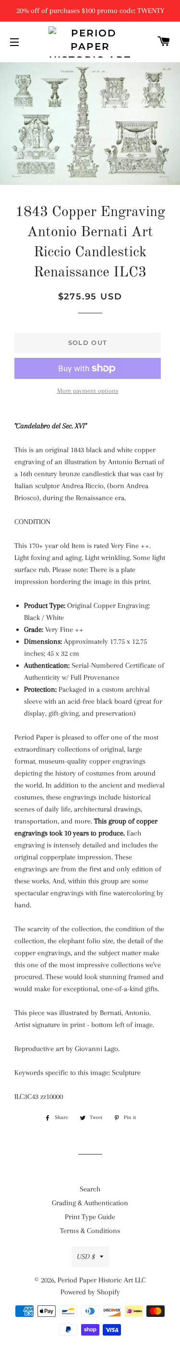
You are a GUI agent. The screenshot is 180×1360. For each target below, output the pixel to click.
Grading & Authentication (90, 1203)
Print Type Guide (90, 1216)
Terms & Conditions (90, 1230)
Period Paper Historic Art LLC (102, 1280)
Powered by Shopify (90, 1292)
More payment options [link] (88, 390)
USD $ (86, 1256)
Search (90, 1189)
